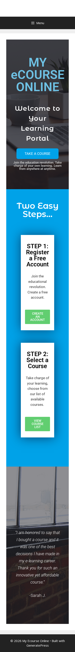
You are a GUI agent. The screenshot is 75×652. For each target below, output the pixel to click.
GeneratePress (37, 645)
